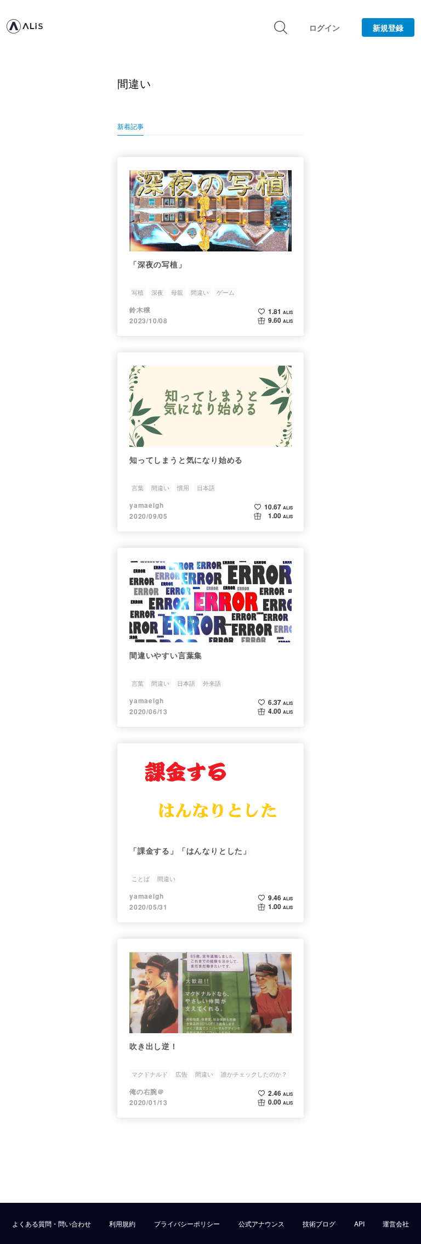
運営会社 (396, 1223)
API (359, 1223)
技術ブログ (319, 1223)
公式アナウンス (261, 1223)
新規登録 (388, 27)
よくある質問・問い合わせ (51, 1223)
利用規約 (122, 1223)
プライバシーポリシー (187, 1223)
